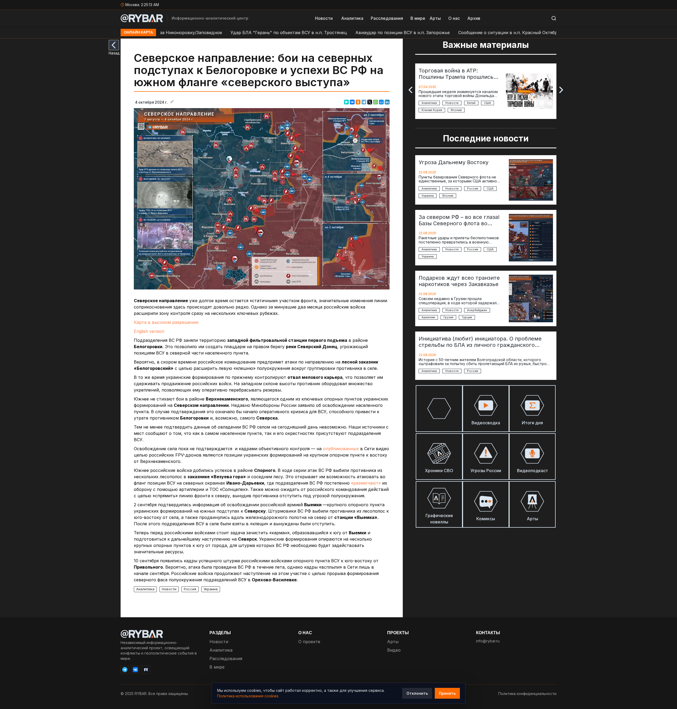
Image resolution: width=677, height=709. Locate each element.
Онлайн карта (138, 32)
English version (149, 331)
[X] (369, 102)
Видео (394, 650)
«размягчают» (366, 483)
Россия (190, 589)
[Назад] (114, 45)
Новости (324, 18)
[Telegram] (364, 102)
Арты (435, 18)
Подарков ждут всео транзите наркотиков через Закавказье (459, 281)
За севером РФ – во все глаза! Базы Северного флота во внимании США (459, 220)
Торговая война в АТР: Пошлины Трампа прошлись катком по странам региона (456, 73)
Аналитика (352, 18)
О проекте (309, 641)
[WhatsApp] (375, 102)
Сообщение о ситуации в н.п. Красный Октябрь (470, 32)
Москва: (142, 4)
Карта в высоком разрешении (166, 322)
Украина (211, 589)
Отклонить (417, 693)
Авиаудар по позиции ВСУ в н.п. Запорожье (364, 32)
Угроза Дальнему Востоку (453, 162)
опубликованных (341, 448)
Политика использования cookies (247, 696)
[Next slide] (561, 90)
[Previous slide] (410, 90)
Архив (473, 18)
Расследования (387, 18)
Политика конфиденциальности (527, 693)
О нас (454, 18)
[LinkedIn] (387, 102)
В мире (417, 18)
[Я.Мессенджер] (346, 102)
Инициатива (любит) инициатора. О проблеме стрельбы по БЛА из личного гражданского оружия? (480, 341)
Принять (447, 693)
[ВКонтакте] (352, 102)
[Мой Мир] (381, 102)
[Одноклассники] (358, 102)
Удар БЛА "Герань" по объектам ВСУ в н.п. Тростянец (250, 32)
